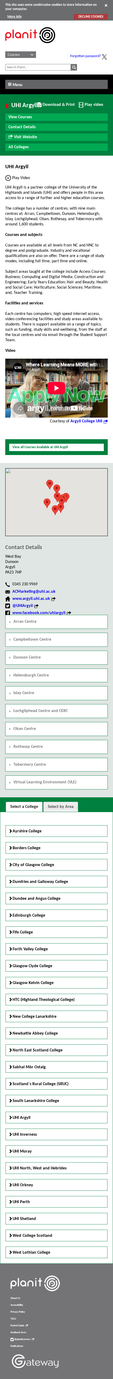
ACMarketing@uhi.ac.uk (33, 592)
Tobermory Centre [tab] (29, 765)
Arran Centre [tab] (25, 622)
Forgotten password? (85, 56)
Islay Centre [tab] (23, 693)
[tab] (24, 807)
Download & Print (58, 106)
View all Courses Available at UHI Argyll (40, 447)
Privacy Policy (18, 1312)
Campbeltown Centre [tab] (32, 639)
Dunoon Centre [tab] (27, 657)
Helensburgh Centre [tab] (31, 675)
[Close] (106, 5)
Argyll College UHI (86, 421)
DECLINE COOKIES (90, 16)
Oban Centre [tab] (24, 729)
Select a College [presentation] (24, 807)
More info (14, 16)
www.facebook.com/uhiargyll (38, 613)
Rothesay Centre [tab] (28, 747)
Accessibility (17, 1305)
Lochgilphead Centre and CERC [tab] (40, 711)
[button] (60, 508)
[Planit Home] (30, 46)
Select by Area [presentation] (61, 807)
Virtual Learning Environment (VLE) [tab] (44, 782)
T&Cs (13, 1319)
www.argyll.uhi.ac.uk (31, 599)
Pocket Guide (17, 1325)
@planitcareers (22, 1339)
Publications (17, 1346)
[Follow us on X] (104, 56)
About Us (15, 1298)
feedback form (18, 1332)
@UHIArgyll (22, 606)
